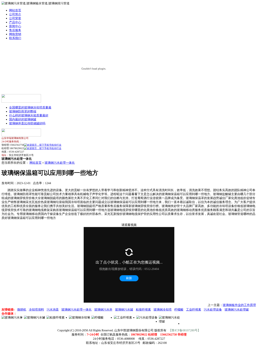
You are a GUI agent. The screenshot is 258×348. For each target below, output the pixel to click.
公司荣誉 (15, 18)
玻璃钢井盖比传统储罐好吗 (27, 123)
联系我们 (15, 38)
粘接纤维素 (143, 309)
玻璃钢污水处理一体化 (60, 162)
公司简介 (15, 14)
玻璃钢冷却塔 (163, 309)
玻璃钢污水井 (103, 309)
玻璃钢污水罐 (124, 309)
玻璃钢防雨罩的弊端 (22, 111)
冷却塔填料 (36, 309)
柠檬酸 (178, 309)
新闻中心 (15, 26)
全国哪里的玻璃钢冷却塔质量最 (30, 107)
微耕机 (21, 309)
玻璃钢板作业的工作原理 (239, 305)
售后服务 (15, 30)
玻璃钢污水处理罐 (237, 309)
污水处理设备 (213, 309)
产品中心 (15, 22)
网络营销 (15, 34)
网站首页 (15, 10)
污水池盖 (53, 309)
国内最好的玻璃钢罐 (22, 119)
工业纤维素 (193, 309)
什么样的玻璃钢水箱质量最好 (28, 115)
